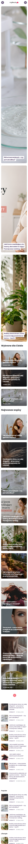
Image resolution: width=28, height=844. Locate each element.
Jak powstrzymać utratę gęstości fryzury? (12, 361)
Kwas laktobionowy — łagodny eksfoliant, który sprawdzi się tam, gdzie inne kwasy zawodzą (13, 681)
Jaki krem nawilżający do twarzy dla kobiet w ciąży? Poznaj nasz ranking (14, 246)
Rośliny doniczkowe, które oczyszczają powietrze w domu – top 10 (14, 335)
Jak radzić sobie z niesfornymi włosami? (11, 603)
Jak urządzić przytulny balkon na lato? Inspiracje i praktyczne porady (13, 574)
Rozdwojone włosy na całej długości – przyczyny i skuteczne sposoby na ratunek (13, 378)
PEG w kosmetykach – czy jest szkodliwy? (13, 158)
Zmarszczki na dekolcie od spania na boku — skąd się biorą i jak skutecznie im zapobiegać (13, 656)
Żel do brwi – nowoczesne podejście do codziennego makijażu (13, 629)
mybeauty (12, 712)
